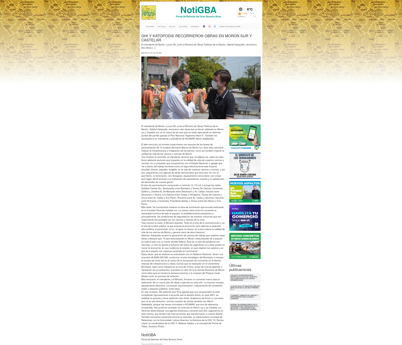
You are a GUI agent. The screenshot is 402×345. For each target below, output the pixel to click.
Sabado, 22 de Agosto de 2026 (229, 26)
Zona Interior (183, 26)
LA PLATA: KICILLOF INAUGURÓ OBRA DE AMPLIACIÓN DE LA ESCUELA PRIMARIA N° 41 (245, 287)
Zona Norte (150, 26)
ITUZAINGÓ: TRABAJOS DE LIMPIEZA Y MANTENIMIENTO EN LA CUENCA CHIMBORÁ (244, 297)
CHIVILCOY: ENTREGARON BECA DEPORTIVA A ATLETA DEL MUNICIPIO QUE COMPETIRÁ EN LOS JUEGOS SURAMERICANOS (243, 277)
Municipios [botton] (194, 26)
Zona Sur (172, 26)
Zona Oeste (162, 26)
